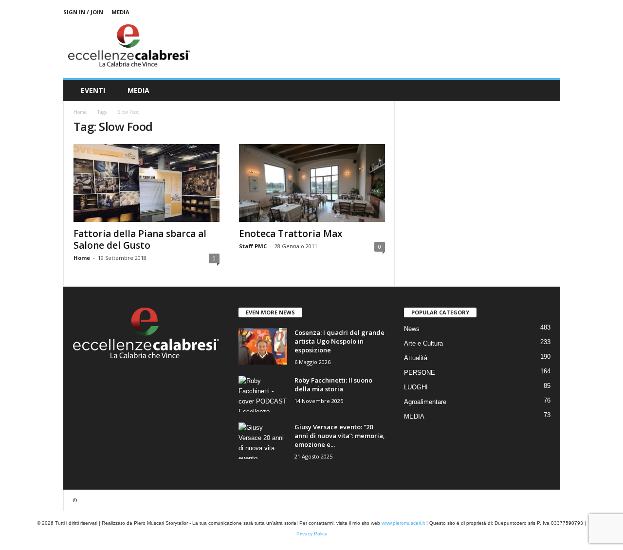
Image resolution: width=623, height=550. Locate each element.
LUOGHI (416, 387)
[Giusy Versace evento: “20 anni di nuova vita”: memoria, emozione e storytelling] (262, 440)
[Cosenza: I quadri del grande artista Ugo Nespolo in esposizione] (262, 346)
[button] (545, 90)
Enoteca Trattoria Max (290, 233)
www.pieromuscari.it (403, 523)
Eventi (93, 90)
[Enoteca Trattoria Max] (312, 183)
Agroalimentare (425, 401)
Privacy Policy (311, 533)
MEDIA (120, 12)
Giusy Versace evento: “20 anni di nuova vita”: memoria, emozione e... (339, 435)
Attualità (415, 358)
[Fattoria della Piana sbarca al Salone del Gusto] (146, 183)
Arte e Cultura (423, 343)
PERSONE (419, 372)
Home (80, 112)
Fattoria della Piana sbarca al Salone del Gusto (139, 239)
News (412, 328)
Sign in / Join (83, 12)
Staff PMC (253, 246)
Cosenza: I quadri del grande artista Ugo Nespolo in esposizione (339, 341)
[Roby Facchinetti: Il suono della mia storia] (262, 394)
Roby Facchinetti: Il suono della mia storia (333, 384)
